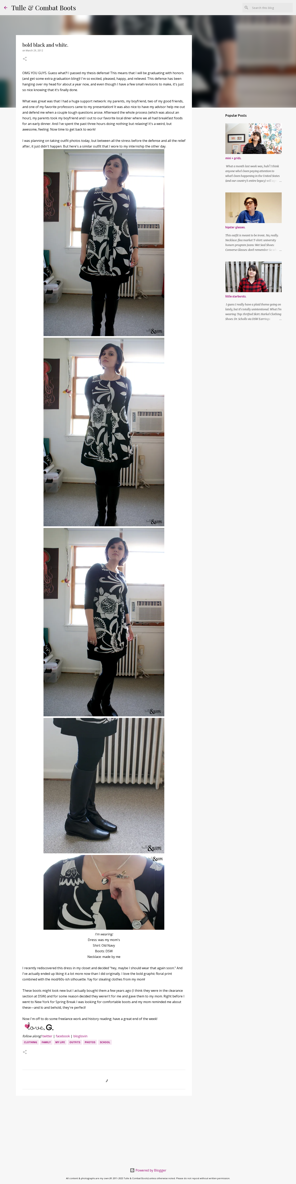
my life (60, 1042)
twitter (47, 1036)
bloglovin (80, 1036)
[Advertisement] (104, 1130)
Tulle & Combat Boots (43, 7)
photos (90, 1042)
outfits (74, 1042)
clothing (30, 1042)
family (46, 1042)
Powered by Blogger (150, 1170)
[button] (24, 59)
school (105, 1042)
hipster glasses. (235, 227)
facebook (63, 1036)
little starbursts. (235, 296)
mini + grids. (233, 158)
